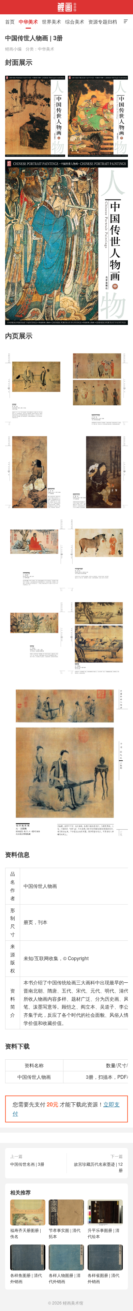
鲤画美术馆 (66, 7)
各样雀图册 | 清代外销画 (103, 1278)
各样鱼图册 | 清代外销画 (26, 1278)
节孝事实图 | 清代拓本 (64, 1233)
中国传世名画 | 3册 (27, 1164)
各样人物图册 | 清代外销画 (64, 1278)
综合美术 (74, 21)
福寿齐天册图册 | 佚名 (25, 1233)
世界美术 (51, 21)
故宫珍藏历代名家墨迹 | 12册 (98, 1167)
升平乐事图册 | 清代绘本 (103, 1233)
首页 (10, 21)
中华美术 (28, 21)
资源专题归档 (102, 21)
